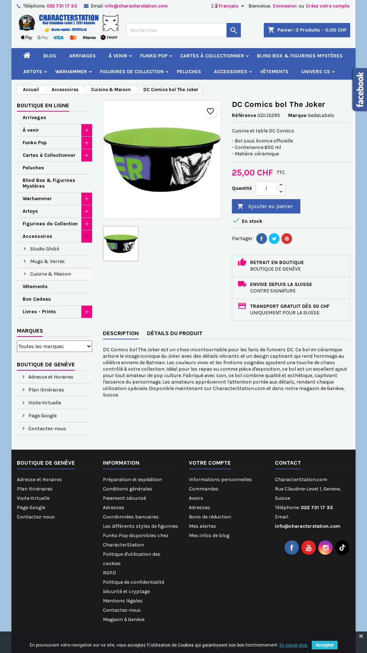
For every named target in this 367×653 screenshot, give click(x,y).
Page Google (42, 416)
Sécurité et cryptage (126, 591)
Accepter (325, 645)
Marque (297, 115)
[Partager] (261, 238)
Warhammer (71, 72)
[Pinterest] (286, 238)
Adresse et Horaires (50, 377)
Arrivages (82, 56)
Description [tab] (121, 333)
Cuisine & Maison (50, 274)
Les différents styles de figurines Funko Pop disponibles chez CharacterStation (140, 535)
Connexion (285, 6)
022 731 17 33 (62, 6)
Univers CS (315, 72)
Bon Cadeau (37, 299)
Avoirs (196, 498)
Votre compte (210, 462)
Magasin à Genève (123, 619)
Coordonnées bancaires (131, 517)
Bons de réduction (210, 517)
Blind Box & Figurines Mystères (300, 56)
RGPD (109, 573)
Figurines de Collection (132, 72)
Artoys (32, 72)
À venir (118, 56)
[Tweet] (274, 238)
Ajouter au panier (265, 206)
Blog (49, 56)
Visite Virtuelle (44, 403)
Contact (288, 462)
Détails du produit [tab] (174, 333)
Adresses (113, 507)
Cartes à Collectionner (212, 56)
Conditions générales (127, 489)
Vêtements (274, 72)
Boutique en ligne (43, 105)
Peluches (189, 72)
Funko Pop (153, 56)
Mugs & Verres (47, 261)
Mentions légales (123, 601)
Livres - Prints (39, 312)
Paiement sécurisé (124, 498)
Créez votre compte (327, 6)
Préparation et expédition (132, 479)
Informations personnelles (220, 479)
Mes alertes (202, 526)
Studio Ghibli (44, 249)
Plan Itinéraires (45, 390)
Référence (244, 115)
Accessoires (230, 72)
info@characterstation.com (136, 6)
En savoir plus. (294, 645)
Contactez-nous (46, 429)
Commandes (204, 489)
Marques (30, 330)
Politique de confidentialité (133, 582)
